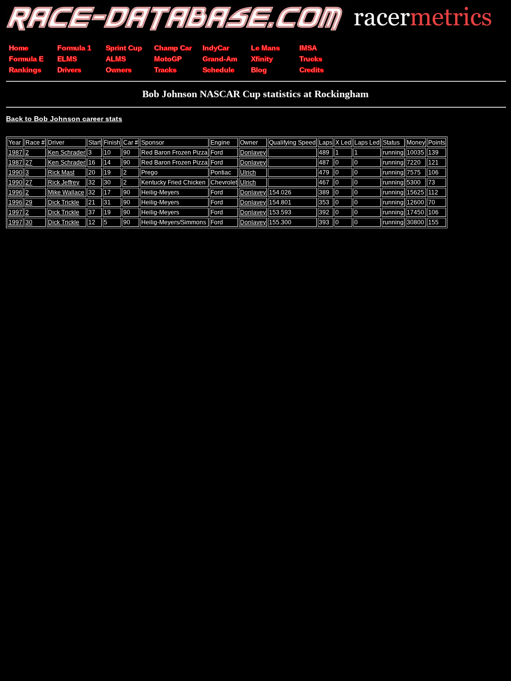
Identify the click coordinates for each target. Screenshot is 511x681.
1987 (15, 152)
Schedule (219, 70)
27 (28, 162)
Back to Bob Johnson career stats (64, 119)
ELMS (67, 59)
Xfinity (262, 59)
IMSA (308, 48)
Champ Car (173, 48)
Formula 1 (74, 48)
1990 (15, 172)
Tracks (165, 70)
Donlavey (253, 152)
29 (28, 202)
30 (28, 222)
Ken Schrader (66, 152)
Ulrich (248, 172)
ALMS (116, 59)
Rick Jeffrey (63, 182)
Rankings (25, 70)
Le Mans (265, 48)
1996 (15, 192)
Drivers (69, 70)
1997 (15, 212)
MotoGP (168, 59)
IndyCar (216, 48)
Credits (311, 70)
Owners (119, 70)
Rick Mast (61, 172)
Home (18, 48)
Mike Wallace (66, 192)
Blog (259, 70)
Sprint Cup (124, 48)
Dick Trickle (63, 202)
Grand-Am (220, 59)
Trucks (310, 59)
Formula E (26, 59)
